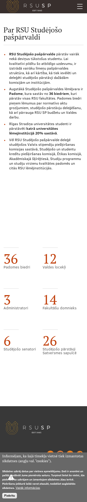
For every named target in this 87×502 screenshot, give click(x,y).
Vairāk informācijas (28, 488)
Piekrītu (9, 495)
